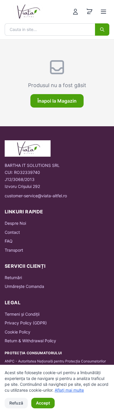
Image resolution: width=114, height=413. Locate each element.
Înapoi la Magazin (57, 101)
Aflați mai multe (69, 390)
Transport (14, 250)
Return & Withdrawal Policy (30, 340)
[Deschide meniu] (103, 12)
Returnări (13, 277)
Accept (43, 402)
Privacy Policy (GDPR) (26, 322)
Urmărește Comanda (24, 286)
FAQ (9, 241)
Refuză (16, 402)
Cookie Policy (17, 331)
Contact (12, 232)
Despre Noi (15, 223)
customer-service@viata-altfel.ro (36, 195)
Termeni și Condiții (22, 314)
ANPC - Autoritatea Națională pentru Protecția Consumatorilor (55, 361)
